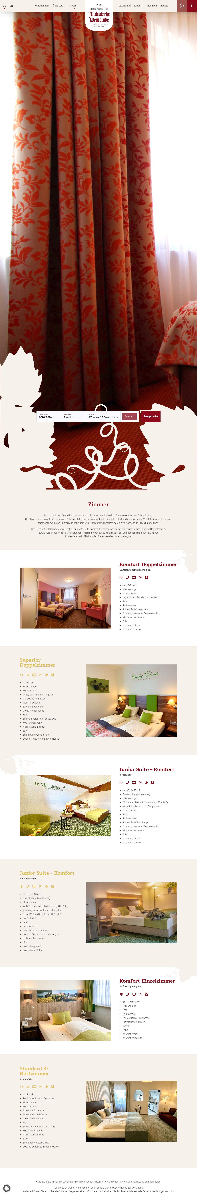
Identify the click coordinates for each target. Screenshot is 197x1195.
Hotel (72, 6)
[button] (7, 1188)
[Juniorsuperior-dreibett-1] (65, 835)
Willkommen (42, 6)
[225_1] (65, 627)
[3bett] (131, 1140)
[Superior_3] (131, 735)
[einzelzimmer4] (65, 1040)
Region (164, 6)
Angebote (151, 416)
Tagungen (151, 6)
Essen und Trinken (129, 6)
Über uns (58, 6)
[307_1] (131, 942)
